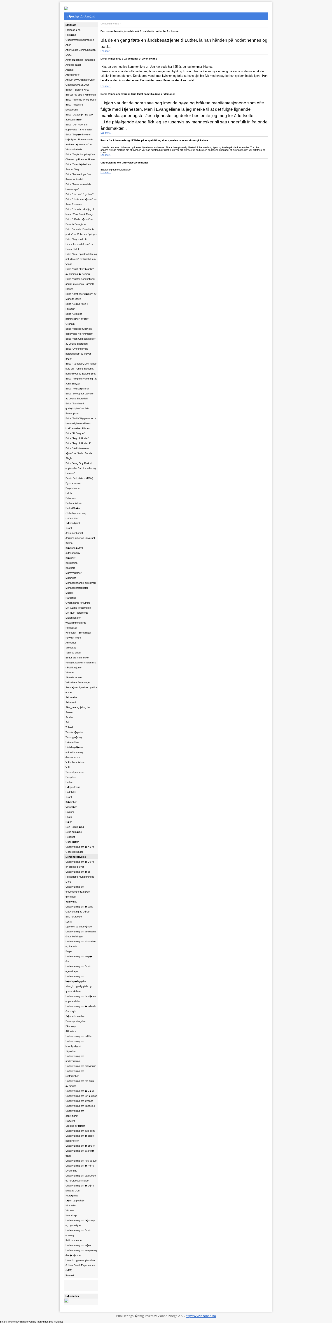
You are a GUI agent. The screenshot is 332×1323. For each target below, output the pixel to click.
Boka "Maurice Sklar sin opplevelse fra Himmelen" (79, 331)
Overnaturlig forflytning (77, 602)
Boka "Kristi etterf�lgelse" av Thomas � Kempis (79, 271)
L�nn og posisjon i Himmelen (75, 1203)
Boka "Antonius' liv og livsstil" (81, 99)
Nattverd (70, 1120)
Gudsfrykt (71, 1011)
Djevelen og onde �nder (79, 926)
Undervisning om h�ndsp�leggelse (75, 979)
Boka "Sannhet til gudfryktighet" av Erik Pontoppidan (77, 408)
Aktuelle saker (73, 64)
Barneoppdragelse (75, 1021)
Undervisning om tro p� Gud (78, 959)
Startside (70, 25)
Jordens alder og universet (80, 538)
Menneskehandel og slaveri (80, 582)
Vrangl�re (71, 807)
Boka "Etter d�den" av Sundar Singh (78, 167)
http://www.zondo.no (201, 1316)
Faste (68, 817)
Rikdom (69, 812)
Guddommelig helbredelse (79, 39)
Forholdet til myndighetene (79, 876)
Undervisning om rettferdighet (74, 1073)
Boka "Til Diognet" (75, 433)
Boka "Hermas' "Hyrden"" (79, 194)
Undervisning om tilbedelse (80, 1106)
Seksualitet (71, 697)
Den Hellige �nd (74, 827)
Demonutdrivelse (75, 856)
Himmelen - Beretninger (78, 632)
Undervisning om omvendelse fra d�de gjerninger (77, 891)
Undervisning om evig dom (80, 1130)
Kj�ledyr (70, 558)
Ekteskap (70, 1026)
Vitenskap (70, 647)
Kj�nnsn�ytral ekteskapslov (74, 550)
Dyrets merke (73, 483)
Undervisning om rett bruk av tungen (79, 1083)
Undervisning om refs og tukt (81, 1160)
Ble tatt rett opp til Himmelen (80, 94)
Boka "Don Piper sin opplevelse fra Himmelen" (79, 127)
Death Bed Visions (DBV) (79, 478)
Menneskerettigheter (76, 587)
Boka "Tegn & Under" (77, 438)
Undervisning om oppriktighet (74, 1113)
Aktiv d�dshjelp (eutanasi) (80, 59)
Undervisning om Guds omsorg (78, 1233)
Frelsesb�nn (72, 30)
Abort (68, 44)
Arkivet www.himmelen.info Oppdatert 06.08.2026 (80, 82)
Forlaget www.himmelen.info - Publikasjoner (80, 665)
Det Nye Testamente (76, 612)
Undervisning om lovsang (79, 1101)
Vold (67, 767)
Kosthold (70, 568)
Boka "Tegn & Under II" (78, 443)
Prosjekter (71, 777)
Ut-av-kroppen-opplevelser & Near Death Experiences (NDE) (80, 1265)
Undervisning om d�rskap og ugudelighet (80, 1223)
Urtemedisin (72, 742)
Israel (68, 528)
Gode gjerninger (74, 851)
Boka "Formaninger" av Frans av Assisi (78, 177)
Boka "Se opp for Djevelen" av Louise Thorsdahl (80, 396)
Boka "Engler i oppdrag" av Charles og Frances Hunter (80, 157)
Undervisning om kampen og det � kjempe (81, 1253)
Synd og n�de (73, 832)
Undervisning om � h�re (79, 846)
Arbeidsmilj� (72, 74)
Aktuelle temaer (73, 677)
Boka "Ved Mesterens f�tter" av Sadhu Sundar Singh (79, 453)
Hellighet (70, 837)
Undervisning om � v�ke (79, 1091)
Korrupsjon (71, 563)
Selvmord (70, 702)
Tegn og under (73, 652)
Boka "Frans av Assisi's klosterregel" (78, 187)
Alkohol (69, 69)
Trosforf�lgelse (74, 732)
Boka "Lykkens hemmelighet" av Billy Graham (77, 318)
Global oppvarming (75, 513)
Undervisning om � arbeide (80, 1006)
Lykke (68, 921)
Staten (68, 712)
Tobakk (69, 727)
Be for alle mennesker (77, 657)
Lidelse (69, 493)
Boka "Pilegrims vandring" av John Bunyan (81, 381)
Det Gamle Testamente (78, 607)
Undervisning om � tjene (79, 906)
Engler (68, 951)
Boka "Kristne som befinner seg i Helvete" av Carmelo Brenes (80, 284)
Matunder (70, 577)
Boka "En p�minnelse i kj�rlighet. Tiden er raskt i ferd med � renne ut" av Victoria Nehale (79, 142)
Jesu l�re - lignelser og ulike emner (81, 690)
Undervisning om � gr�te (80, 1145)
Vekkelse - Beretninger (77, 682)
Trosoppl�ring (73, 737)
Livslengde (71, 1170)
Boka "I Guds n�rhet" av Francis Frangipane (79, 222)
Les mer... (106, 51)
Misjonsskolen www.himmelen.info (75, 620)
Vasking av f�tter (75, 1125)
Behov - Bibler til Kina (77, 89)
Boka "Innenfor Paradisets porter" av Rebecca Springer (81, 231)
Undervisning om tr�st (78, 1245)
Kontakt (69, 1275)
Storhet (69, 717)
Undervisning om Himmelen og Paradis (80, 944)
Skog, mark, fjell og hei (77, 707)
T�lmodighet (72, 523)
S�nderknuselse (74, 1016)
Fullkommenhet (73, 1240)
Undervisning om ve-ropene (80, 931)
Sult (67, 722)
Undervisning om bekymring (80, 1066)
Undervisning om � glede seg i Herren (79, 1138)
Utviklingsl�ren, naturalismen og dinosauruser (74, 752)
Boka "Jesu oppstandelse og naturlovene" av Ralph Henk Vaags (81, 259)
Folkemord (71, 498)
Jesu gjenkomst (74, 533)
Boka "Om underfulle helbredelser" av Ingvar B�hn (78, 353)
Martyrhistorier (73, 572)
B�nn (68, 822)
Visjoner (69, 672)
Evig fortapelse (73, 916)
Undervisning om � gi (77, 871)
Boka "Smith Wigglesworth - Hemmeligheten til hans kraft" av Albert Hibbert (80, 423)
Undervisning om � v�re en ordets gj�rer (79, 864)
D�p (68, 881)
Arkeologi (70, 642)
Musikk (69, 592)
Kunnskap (71, 1215)
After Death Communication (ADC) (80, 52)
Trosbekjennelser (75, 772)
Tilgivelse (70, 1051)
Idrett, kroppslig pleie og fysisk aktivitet (78, 989)
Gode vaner (72, 518)
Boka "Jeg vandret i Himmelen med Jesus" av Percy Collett (79, 244)
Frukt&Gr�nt (72, 508)
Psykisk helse (73, 637)
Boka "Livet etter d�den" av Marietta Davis (80, 296)
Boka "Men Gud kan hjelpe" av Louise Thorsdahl (80, 341)
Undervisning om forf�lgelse (81, 1096)
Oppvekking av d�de (77, 911)
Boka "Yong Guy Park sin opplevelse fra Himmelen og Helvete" (80, 468)
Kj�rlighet (71, 802)
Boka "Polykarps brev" (77, 388)
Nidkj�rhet (71, 1195)
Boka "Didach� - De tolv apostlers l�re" (79, 117)
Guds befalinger (74, 936)
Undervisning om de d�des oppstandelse (80, 999)
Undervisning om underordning (74, 1058)
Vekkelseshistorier (75, 762)
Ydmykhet (71, 901)
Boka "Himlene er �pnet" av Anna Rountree (81, 202)
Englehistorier (72, 488)
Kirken (68, 543)
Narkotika (70, 597)
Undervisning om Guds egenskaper (78, 969)
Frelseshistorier (74, 503)
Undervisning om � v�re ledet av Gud (79, 1188)
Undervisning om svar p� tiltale (79, 1153)
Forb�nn (70, 35)
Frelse (68, 782)
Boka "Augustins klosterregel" (74, 107)
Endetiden (70, 792)
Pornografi (71, 627)
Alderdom (70, 1031)
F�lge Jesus (72, 787)
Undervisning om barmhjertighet (74, 1043)
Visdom (69, 1210)
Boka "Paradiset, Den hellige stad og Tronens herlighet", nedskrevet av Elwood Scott (80, 368)
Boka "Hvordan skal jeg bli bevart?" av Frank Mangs (79, 212)
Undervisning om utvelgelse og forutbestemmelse (80, 1178)
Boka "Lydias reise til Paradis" (76, 306)
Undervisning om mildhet (78, 1036)
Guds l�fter (72, 841)
